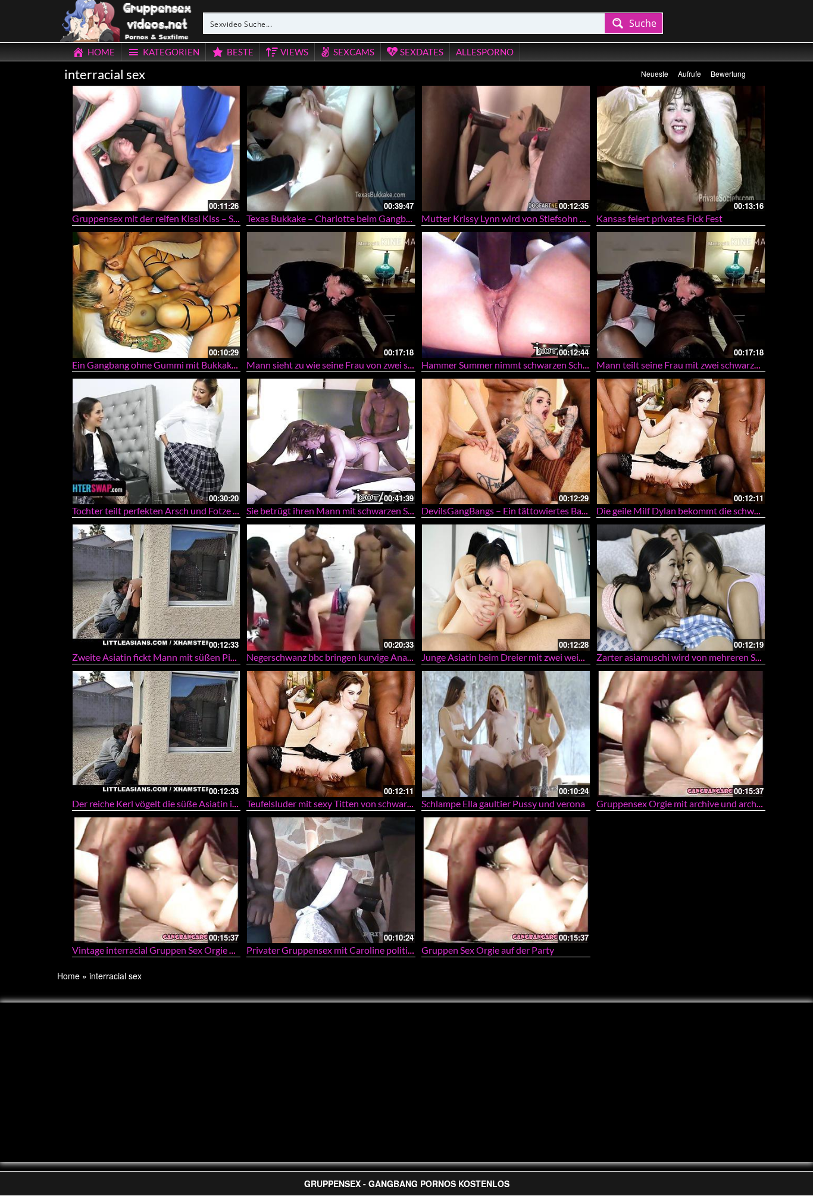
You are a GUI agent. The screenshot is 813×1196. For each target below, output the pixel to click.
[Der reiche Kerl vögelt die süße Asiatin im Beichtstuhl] (156, 733)
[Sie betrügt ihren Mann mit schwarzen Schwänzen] (330, 441)
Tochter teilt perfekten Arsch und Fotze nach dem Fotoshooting (200, 510)
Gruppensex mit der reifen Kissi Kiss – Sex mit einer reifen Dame (202, 218)
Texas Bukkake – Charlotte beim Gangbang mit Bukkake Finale (373, 218)
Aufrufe (689, 73)
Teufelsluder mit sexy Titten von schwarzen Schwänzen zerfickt (373, 803)
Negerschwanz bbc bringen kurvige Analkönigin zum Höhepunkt (377, 657)
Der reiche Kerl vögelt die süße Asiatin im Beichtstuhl (180, 803)
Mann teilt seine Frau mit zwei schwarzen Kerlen (694, 364)
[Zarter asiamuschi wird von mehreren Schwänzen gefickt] (680, 587)
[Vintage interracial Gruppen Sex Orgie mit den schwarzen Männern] (156, 880)
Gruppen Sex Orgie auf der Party (487, 949)
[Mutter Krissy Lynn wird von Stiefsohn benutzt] (505, 148)
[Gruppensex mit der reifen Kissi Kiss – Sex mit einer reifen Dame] (156, 148)
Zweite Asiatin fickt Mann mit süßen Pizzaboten (170, 657)
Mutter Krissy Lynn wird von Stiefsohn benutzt (516, 218)
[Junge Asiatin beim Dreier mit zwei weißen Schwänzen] (505, 587)
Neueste (654, 73)
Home (68, 976)
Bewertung (728, 73)
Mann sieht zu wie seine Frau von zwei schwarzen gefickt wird (371, 364)
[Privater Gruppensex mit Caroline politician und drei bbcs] (330, 880)
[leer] (126, 19)
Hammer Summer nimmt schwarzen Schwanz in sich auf (533, 364)
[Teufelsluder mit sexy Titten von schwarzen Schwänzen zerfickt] (330, 733)
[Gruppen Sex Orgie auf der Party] (505, 880)
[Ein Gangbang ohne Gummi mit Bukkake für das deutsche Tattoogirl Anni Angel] (156, 295)
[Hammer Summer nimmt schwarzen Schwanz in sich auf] (505, 295)
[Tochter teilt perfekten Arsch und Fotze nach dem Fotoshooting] (156, 441)
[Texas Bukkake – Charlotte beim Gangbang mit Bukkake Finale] (330, 148)
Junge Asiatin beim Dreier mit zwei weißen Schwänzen (531, 657)
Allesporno (485, 51)
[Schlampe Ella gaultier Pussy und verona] (505, 733)
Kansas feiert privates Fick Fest (659, 218)
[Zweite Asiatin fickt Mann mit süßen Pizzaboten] (156, 587)
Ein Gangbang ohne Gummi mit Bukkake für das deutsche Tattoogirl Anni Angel (233, 364)
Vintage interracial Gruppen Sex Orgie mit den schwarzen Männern (208, 949)
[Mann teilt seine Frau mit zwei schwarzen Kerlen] (680, 295)
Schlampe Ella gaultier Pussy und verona (503, 803)
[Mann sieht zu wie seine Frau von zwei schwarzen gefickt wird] (330, 295)
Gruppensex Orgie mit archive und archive (682, 803)
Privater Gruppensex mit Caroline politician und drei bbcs (363, 949)
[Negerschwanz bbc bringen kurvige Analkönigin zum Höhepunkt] (330, 587)
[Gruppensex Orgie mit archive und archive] (680, 733)
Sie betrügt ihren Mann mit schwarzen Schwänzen (347, 510)
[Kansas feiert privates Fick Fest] (680, 148)
